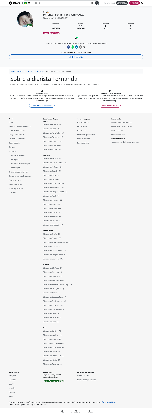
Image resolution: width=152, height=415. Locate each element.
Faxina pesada (82, 126)
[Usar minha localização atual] (92, 3)
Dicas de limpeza (14, 168)
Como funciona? (109, 3)
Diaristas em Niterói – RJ (51, 293)
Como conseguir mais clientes (121, 126)
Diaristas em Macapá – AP (52, 145)
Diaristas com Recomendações (19, 163)
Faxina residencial (83, 122)
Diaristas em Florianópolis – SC (53, 356)
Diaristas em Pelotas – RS (51, 351)
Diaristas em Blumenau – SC (52, 364)
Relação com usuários (16, 134)
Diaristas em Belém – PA (51, 129)
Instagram (12, 376)
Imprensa (12, 151)
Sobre (11, 122)
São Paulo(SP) (39, 71)
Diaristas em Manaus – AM (52, 125)
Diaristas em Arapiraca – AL (52, 208)
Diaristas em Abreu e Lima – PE (53, 183)
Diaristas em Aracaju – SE (51, 212)
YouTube (12, 384)
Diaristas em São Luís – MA (52, 221)
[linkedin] (76, 47)
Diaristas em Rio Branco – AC (53, 137)
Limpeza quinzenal (83, 139)
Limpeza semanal (83, 143)
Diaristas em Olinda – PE (51, 179)
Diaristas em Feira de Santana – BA (55, 163)
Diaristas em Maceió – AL (51, 204)
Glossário (12, 192)
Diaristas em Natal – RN (51, 196)
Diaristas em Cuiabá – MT (51, 246)
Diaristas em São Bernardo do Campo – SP (57, 284)
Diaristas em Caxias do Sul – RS (53, 347)
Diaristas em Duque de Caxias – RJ (54, 297)
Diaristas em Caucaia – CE (51, 171)
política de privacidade (107, 402)
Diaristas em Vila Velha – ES (52, 318)
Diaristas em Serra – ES (51, 322)
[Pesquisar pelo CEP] (97, 3)
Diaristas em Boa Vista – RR (52, 141)
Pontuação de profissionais (86, 380)
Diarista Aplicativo (15, 180)
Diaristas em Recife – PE (51, 175)
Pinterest (12, 392)
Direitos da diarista (117, 130)
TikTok (11, 396)
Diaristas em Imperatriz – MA (53, 225)
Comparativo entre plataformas (20, 176)
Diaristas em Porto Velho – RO (53, 133)
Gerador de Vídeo (83, 376)
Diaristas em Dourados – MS (53, 259)
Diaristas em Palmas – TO (51, 149)
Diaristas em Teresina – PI (52, 216)
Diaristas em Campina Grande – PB (55, 192)
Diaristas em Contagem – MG (53, 305)
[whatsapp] (72, 47)
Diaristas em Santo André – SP (53, 280)
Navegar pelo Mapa (16, 188)
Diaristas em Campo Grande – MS (54, 255)
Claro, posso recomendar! (42, 105)
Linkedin (12, 388)
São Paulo (28, 71)
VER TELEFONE (76, 56)
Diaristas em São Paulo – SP (52, 268)
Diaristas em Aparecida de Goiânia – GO (56, 242)
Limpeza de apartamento (86, 134)
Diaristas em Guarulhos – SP (52, 272)
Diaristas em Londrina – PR (52, 335)
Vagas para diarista (15, 184)
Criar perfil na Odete (118, 134)
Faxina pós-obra (82, 130)
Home (13, 71)
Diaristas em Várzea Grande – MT (54, 250)
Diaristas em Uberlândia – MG (53, 309)
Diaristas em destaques (17, 155)
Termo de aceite (14, 143)
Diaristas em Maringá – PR (52, 339)
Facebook (12, 380)
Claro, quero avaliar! (110, 105)
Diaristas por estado (16, 159)
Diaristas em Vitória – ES (51, 313)
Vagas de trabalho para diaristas (20, 126)
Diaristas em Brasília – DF (51, 234)
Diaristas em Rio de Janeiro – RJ (53, 289)
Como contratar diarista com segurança (125, 142)
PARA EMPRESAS (122, 3)
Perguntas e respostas (17, 139)
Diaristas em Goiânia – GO (52, 238)
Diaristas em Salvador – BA (52, 158)
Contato (12, 147)
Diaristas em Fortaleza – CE (52, 167)
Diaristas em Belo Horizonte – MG (54, 301)
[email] (80, 47)
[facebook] (68, 47)
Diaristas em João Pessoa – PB (53, 187)
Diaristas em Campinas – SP (52, 276)
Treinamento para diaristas (18, 172)
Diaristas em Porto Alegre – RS (53, 343)
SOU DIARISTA (134, 3)
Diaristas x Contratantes (17, 130)
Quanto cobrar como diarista (121, 122)
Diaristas (20, 71)
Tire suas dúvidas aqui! (53, 381)
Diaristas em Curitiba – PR (52, 331)
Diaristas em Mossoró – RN (52, 200)
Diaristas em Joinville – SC (51, 360)
